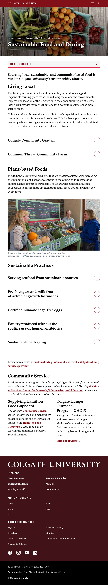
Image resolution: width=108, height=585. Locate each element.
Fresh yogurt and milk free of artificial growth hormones (33, 293)
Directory (12, 533)
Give (47, 503)
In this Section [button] (22, 64)
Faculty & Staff (16, 489)
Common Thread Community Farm (37, 154)
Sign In (11, 527)
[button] (92, 3)
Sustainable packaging (27, 342)
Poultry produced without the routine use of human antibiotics (35, 326)
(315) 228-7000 (41, 567)
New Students (16, 478)
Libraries (49, 533)
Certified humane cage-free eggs (35, 310)
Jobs (47, 509)
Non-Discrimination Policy (36, 572)
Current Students (18, 484)
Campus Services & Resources (60, 538)
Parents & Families (56, 478)
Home (10, 38)
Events (11, 509)
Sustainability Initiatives (52, 38)
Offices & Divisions (17, 538)
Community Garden (35, 410)
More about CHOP (67, 440)
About (19, 38)
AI (9, 514)
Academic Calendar (17, 544)
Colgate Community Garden (31, 140)
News (10, 503)
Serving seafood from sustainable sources (43, 278)
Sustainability (31, 38)
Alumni (49, 484)
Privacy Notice (15, 572)
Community (52, 489)
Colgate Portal (58, 572)
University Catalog (54, 527)
